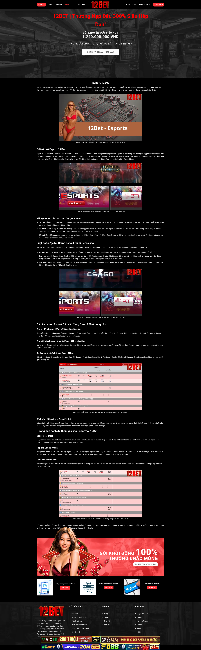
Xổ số (127, 5)
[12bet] (100, 4)
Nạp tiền (129, 452)
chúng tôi (109, 247)
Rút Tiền (107, 625)
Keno (135, 5)
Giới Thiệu (75, 614)
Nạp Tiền (107, 621)
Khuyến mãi (76, 632)
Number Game (144, 5)
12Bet (151, 87)
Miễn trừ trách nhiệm (79, 625)
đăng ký (102, 452)
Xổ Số (139, 632)
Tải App (107, 617)
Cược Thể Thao (79, 5)
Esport (67, 5)
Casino (59, 5)
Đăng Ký (107, 614)
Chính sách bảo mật (79, 617)
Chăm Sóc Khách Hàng (80, 628)
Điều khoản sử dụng (79, 621)
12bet (51, 5)
